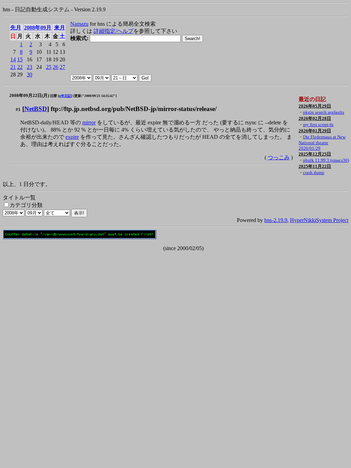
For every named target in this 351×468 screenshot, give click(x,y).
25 (48, 67)
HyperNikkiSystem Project (319, 220)
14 (13, 59)
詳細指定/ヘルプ (113, 31)
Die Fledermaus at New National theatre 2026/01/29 (322, 142)
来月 (59, 27)
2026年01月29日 (315, 130)
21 (13, 67)
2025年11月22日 (315, 166)
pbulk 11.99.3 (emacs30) (326, 160)
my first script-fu (318, 124)
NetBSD (35, 108)
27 (62, 67)
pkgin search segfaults (323, 112)
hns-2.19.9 (275, 220)
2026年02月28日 (315, 118)
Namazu (79, 24)
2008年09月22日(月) (29, 95)
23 (29, 67)
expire (72, 137)
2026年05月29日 (315, 106)
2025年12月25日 (315, 154)
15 (20, 59)
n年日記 (65, 96)
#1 (18, 109)
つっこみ (279, 157)
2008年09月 (37, 27)
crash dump (313, 172)
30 (29, 74)
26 (55, 67)
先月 (15, 27)
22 (20, 67)
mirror (89, 122)
